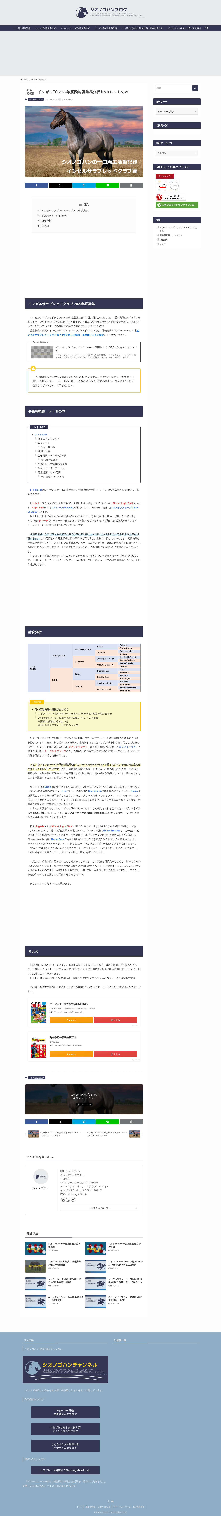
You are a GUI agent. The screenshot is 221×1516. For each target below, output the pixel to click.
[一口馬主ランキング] (171, 199)
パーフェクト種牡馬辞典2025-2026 (69, 1004)
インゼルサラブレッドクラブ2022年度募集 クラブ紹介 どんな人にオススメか (96, 349)
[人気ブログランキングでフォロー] (177, 207)
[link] (63, 1200)
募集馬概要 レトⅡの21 (55, 215)
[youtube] (73, 1200)
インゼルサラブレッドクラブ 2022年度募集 (65, 210)
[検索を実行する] (195, 88)
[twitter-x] (68, 1200)
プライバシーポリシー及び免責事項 (128, 1506)
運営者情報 (90, 1506)
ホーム (79, 1506)
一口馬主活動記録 (36, 99)
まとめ (45, 225)
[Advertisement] (110, 54)
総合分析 (46, 220)
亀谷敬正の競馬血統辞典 (63, 1037)
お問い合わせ (104, 1506)
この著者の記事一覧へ (100, 1208)
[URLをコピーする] (131, 185)
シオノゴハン (41, 1187)
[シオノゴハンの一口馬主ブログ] (110, 13)
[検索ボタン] (206, 28)
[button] (36, 185)
